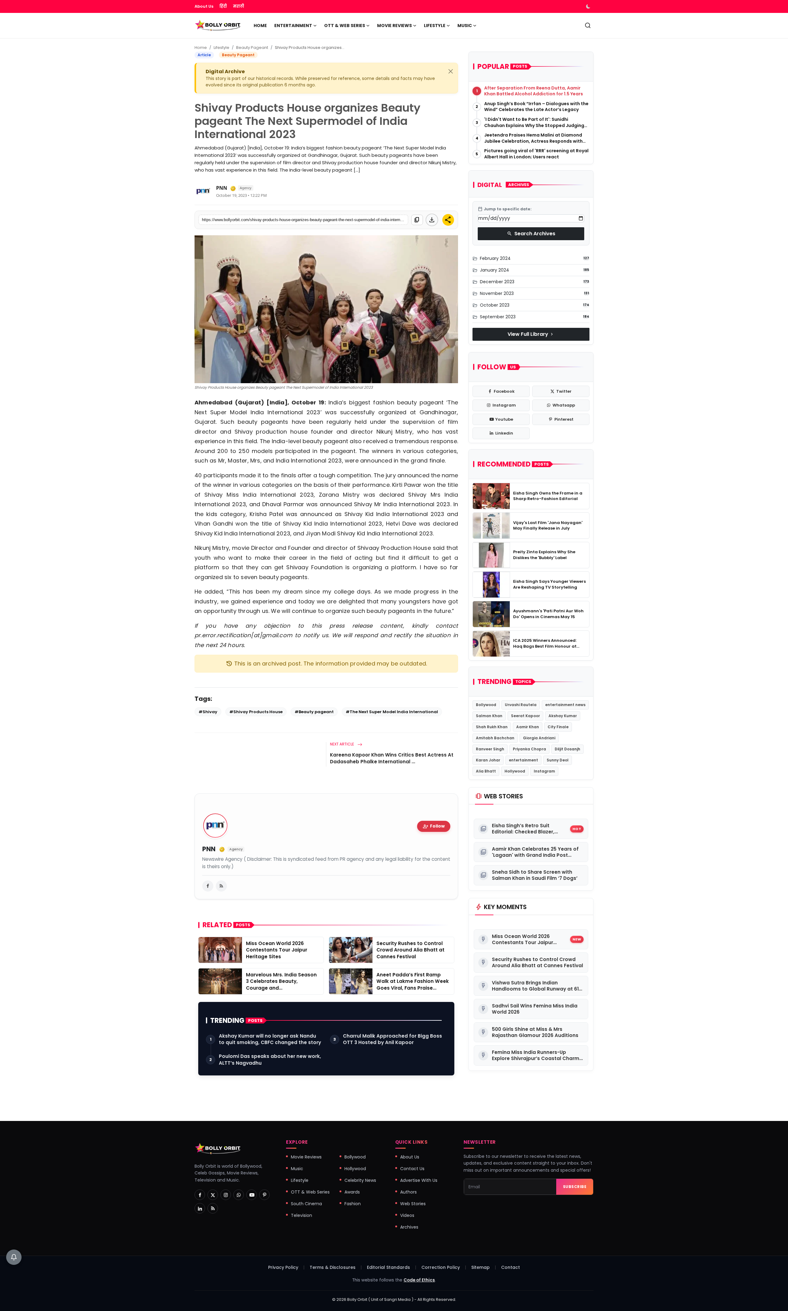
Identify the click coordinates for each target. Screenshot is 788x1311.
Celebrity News (360, 1180)
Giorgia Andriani (539, 738)
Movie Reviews (306, 1157)
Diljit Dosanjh (567, 749)
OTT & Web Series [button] (344, 25)
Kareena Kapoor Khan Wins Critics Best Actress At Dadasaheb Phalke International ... (391, 758)
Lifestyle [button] (434, 25)
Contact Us (412, 1169)
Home (260, 25)
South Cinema (306, 1204)
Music (297, 1169)
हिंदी (223, 6)
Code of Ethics (419, 1280)
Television (301, 1215)
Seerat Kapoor (525, 716)
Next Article (342, 744)
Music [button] (464, 25)
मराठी (238, 6)
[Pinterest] (264, 1195)
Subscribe (575, 1186)
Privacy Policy (283, 1267)
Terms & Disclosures (333, 1267)
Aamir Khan (527, 727)
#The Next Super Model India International (392, 712)
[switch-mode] (588, 6)
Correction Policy (440, 1267)
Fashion (352, 1204)
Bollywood (486, 705)
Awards (352, 1192)
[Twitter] (212, 1195)
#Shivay (208, 712)
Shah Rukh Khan (492, 727)
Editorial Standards (388, 1267)
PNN (221, 188)
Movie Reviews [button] (394, 25)
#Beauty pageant (314, 712)
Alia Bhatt (486, 771)
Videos (407, 1215)
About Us (204, 6)
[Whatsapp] (238, 1195)
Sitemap (480, 1267)
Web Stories (413, 1204)
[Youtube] (251, 1195)
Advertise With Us (418, 1180)
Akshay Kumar (563, 716)
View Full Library (531, 334)
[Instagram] (225, 1195)
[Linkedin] (200, 1208)
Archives (409, 1227)
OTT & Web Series (310, 1192)
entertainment (523, 760)
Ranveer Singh (490, 749)
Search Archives (531, 233)
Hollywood (515, 771)
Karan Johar (488, 760)
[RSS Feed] (221, 886)
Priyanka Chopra (529, 749)
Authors (408, 1192)
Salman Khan (489, 716)
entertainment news (565, 705)
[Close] (451, 71)
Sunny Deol (558, 760)
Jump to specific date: (505, 209)
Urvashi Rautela (521, 705)
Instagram (544, 771)
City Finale (558, 727)
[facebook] (207, 886)
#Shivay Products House (256, 712)
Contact (510, 1267)
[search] (587, 25)
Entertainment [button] (293, 25)
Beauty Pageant (252, 47)
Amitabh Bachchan (495, 738)
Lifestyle (221, 47)
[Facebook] (200, 1195)
